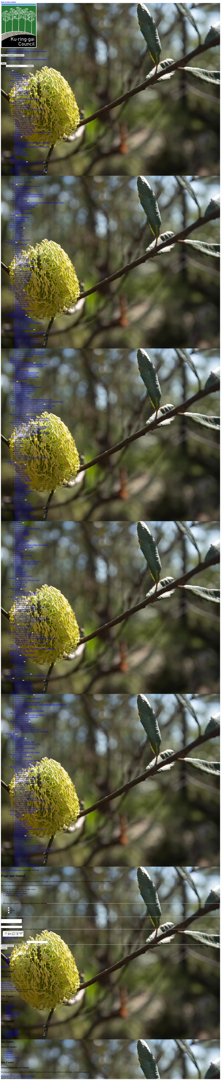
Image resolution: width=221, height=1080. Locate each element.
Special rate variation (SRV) (20, 240)
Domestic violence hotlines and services (29, 636)
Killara (17, 451)
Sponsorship (19, 211)
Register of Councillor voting (25, 126)
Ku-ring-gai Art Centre (18, 754)
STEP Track (19, 858)
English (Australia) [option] (26, 59)
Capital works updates (23, 460)
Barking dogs (20, 539)
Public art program (17, 661)
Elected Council (16, 103)
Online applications (13, 1014)
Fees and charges (21, 153)
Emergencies (14, 655)
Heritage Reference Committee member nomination (33, 399)
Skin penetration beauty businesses (27, 702)
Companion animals (22, 530)
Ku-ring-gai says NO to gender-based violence (32, 642)
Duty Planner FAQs (22, 327)
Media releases (11, 1006)
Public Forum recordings (24, 130)
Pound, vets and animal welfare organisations (31, 545)
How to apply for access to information (29, 163)
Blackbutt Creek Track (23, 839)
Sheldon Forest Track (22, 856)
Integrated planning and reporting (27, 176)
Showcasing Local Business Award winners (26, 692)
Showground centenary (23, 796)
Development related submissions (27, 339)
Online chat (5, 983)
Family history (20, 219)
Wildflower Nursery (22, 781)
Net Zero (9, 1037)
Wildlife (17, 250)
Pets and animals (16, 522)
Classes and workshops (23, 756)
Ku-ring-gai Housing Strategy (25, 416)
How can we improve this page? (12, 918)
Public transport (20, 572)
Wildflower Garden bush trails (26, 779)
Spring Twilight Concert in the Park (28, 744)
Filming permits (20, 700)
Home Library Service (23, 485)
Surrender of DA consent (24, 356)
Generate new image (10, 938)
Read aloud (7, 940)
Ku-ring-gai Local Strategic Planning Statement (32, 418)
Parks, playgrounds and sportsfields (23, 810)
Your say (13, 97)
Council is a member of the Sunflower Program (32, 620)
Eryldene (18, 223)
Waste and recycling (22, 304)
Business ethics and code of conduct (28, 729)
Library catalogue (12, 1035)
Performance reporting (23, 182)
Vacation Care (20, 584)
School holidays (20, 586)
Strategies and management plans (27, 373)
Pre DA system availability (24, 348)
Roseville (18, 453)
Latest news (19, 89)
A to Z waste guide (22, 512)
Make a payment (21, 145)
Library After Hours (22, 476)
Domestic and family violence (21, 632)
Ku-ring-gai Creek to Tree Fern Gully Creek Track (33, 850)
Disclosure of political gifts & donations (29, 354)
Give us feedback (16, 74)
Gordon (17, 441)
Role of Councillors (22, 107)
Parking (17, 551)
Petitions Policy (20, 101)
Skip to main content (8, 2)
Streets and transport (17, 549)
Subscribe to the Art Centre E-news (27, 765)
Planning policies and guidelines (21, 362)
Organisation (14, 225)
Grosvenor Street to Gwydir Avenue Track (30, 845)
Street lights (19, 570)
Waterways (19, 252)
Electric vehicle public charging (26, 564)
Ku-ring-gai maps (21, 82)
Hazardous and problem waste (26, 516)
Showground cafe (21, 802)
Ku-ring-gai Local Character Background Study (32, 420)
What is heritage (20, 383)
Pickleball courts (21, 823)
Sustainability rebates (22, 296)
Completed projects (22, 455)
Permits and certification (23, 319)
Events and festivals (17, 738)
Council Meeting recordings (25, 128)
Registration (19, 524)
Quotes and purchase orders (25, 727)
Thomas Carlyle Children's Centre (27, 580)
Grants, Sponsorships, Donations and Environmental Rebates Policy (39, 203)
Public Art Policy (21, 669)
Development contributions (24, 321)
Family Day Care (21, 582)
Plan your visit (20, 769)
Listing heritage (20, 395)
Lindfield (18, 439)
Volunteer (13, 624)
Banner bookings (16, 671)
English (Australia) (26, 51)
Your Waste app (20, 520)
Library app (19, 470)
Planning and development (15, 315)
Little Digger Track (22, 854)
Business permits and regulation (21, 694)
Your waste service (21, 501)
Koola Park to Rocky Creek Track (27, 848)
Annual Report (20, 180)
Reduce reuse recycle (22, 514)
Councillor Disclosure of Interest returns (29, 109)
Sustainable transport (22, 306)
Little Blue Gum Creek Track (25, 852)
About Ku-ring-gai (17, 80)
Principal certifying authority (25, 350)
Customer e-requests (13, 1012)
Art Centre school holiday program (27, 760)
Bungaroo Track (21, 841)
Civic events (19, 750)
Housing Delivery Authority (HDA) (28, 410)
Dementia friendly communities (26, 611)
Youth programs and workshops (26, 593)
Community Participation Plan (26, 375)
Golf (16, 819)
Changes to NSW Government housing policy (27, 404)
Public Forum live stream (24, 122)
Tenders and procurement (19, 721)
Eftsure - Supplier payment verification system (31, 731)
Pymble (17, 449)
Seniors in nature (21, 775)
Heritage (13, 381)
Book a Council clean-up (24, 503)
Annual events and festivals (25, 748)
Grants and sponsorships (23, 277)
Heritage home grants (22, 209)
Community (10, 462)
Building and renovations (19, 317)
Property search (15, 360)
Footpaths (18, 559)
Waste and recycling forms (24, 508)
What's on (13, 736)
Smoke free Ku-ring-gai (23, 709)
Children (13, 578)
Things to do (10, 734)
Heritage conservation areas (25, 389)
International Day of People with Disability (30, 617)
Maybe (12, 910)
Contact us (14, 72)
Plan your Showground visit (25, 792)
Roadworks (19, 557)
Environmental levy (17, 312)
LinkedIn (9, 1053)
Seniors (13, 597)
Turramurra (19, 447)
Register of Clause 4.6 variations (26, 377)
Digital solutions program (24, 686)
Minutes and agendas (22, 124)
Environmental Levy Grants (25, 207)
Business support (16, 680)
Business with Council (23, 723)
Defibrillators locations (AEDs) (26, 657)
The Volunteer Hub (22, 630)
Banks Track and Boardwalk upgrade (28, 783)
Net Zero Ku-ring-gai (18, 285)
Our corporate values (22, 188)
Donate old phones (21, 640)
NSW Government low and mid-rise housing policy (33, 408)
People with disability (22, 615)
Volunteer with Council (23, 273)
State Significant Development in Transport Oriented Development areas (36, 402)
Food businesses (21, 696)
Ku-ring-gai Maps (12, 1033)
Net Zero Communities (23, 275)
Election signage (21, 379)
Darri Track (19, 843)
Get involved (15, 269)
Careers (13, 184)
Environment (10, 242)
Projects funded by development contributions (31, 458)
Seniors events (20, 599)
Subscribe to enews (22, 93)
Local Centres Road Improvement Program (30, 429)
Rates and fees (15, 136)
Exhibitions (19, 758)
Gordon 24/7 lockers (22, 478)
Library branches (21, 468)
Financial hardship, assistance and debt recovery (32, 147)
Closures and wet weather (24, 812)
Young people (15, 588)
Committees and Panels (23, 134)
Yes (11, 908)
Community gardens (22, 283)
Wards (17, 111)
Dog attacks (19, 537)
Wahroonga (19, 443)
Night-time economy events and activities (30, 715)
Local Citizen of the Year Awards (22, 644)
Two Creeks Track (21, 862)
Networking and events (23, 684)
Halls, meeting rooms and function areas (24, 866)
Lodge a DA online (22, 335)
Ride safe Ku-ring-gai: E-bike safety (28, 562)
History (13, 215)
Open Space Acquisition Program (27, 431)
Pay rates (18, 140)
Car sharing (19, 568)
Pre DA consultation (22, 346)
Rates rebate (19, 151)
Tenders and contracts (23, 725)
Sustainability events (22, 271)
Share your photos (21, 281)
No (11, 913)
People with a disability (18, 613)
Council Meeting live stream (25, 120)
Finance (17, 174)
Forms (12, 157)
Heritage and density (22, 397)
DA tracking (19, 331)
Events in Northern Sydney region (27, 752)
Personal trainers (21, 833)
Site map (18, 238)
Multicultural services (18, 651)
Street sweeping (20, 574)
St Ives (17, 445)
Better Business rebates (23, 690)
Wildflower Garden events (24, 771)
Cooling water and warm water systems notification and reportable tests (40, 705)
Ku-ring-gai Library (17, 464)
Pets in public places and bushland (27, 528)
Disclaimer (19, 234)
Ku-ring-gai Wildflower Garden (21, 767)
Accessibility (19, 236)
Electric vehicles (21, 294)
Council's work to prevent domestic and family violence (35, 638)
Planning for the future (18, 414)
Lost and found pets (22, 541)
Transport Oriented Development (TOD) (29, 412)
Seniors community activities (25, 605)
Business (9, 678)
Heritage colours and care (24, 385)
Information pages (16, 227)
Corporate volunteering (23, 628)
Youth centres (20, 591)
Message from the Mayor (24, 91)
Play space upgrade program (25, 435)
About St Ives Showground (25, 806)
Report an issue (15, 169)
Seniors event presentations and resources (30, 607)
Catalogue (18, 483)
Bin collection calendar (23, 506)
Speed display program (23, 555)
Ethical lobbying (21, 113)
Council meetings (16, 116)
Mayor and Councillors (23, 105)
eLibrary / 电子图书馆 (23, 480)
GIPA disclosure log (22, 165)
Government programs (23, 682)
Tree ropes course (21, 804)
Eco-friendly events (22, 302)
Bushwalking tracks (22, 259)
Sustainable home (21, 292)
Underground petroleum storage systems (29, 711)
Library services (20, 466)
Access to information (18, 161)
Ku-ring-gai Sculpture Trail (24, 742)
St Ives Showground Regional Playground (30, 800)
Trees (17, 246)
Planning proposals (22, 370)
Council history (20, 221)
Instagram (9, 1055)
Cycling (17, 566)
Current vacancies (21, 190)
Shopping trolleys (21, 707)
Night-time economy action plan (26, 717)
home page (19, 895)
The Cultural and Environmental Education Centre (33, 808)
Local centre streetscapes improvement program (32, 426)
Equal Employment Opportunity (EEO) (29, 196)
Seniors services (20, 603)
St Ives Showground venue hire (26, 798)
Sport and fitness (16, 814)
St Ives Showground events (25, 794)
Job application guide (22, 192)
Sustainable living (16, 290)
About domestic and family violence (28, 634)
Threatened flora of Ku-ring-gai (26, 267)
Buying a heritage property (24, 391)
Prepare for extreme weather (25, 261)
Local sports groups (22, 831)
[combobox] (12, 55)
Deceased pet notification (24, 547)
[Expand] (13, 70)
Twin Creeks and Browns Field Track (28, 860)
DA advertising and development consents (30, 333)
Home (3, 870)
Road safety (19, 553)
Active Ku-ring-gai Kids (23, 827)
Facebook (9, 1051)
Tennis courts (19, 816)
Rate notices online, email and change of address (32, 142)
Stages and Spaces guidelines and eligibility (30, 676)
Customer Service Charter (24, 76)
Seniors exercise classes (23, 601)
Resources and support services (26, 595)
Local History (20, 489)
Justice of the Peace (22, 487)
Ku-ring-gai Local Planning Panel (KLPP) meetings (33, 132)
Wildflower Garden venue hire (26, 777)
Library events (20, 472)
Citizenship (14, 646)
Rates (17, 138)
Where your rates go (22, 155)
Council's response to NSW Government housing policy (35, 406)
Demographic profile (22, 84)
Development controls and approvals (28, 387)
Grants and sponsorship (18, 201)
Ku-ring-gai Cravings (22, 719)
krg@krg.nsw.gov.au (8, 987)
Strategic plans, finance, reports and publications (27, 171)
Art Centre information (23, 763)
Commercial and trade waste (25, 518)
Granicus (29, 1078)
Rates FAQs (19, 149)
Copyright (18, 232)
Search (3, 66)
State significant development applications (30, 352)
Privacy (17, 230)
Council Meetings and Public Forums (28, 118)
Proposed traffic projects (23, 576)
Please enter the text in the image (14, 942)
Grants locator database (23, 213)
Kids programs (20, 773)
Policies (13, 159)
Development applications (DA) (21, 329)
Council (10, 870)
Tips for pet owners (22, 535)
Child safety (19, 198)
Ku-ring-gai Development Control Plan (29, 366)
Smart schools (20, 298)
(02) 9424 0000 (6, 985)
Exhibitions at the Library (24, 491)
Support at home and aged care (26, 609)
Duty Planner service (22, 325)
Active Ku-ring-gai (22, 825)
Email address (6, 925)
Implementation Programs (19, 422)
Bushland (18, 248)
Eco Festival (19, 740)
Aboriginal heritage (22, 217)
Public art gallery (21, 665)
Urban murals (20, 663)
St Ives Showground (17, 790)
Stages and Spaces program (20, 673)
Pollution (18, 308)
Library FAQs (20, 497)
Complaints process (22, 78)
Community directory (22, 493)
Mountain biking (21, 256)
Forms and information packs (25, 341)
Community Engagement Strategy (27, 99)
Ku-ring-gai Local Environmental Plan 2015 (31, 364)
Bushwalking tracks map (24, 837)
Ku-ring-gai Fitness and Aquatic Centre (29, 829)
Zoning (17, 368)
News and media (16, 87)
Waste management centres (24, 510)
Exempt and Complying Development (28, 323)
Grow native (19, 254)
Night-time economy (17, 713)
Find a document (21, 167)
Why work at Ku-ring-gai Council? (27, 186)
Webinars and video (17, 288)
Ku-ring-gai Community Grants (26, 205)
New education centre (23, 265)
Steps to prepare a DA (23, 337)
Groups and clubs (21, 495)
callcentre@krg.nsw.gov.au (11, 989)
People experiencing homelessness (22, 653)
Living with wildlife (22, 279)
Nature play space (21, 785)
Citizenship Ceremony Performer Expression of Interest (35, 649)
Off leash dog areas (22, 526)
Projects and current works (19, 437)
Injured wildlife (20, 543)
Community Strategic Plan (24, 178)
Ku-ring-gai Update (22, 95)
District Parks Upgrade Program (26, 424)
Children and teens (21, 474)
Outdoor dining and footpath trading (28, 698)
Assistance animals (21, 532)
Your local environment (18, 244)
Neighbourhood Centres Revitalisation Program (32, 433)
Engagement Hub (12, 1031)
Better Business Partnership (25, 310)
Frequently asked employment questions (29, 194)
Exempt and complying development (28, 344)
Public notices (11, 1016)
